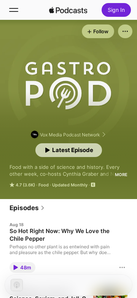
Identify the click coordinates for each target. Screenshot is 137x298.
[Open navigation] (13, 10)
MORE (121, 174)
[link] (27, 208)
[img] (68, 10)
